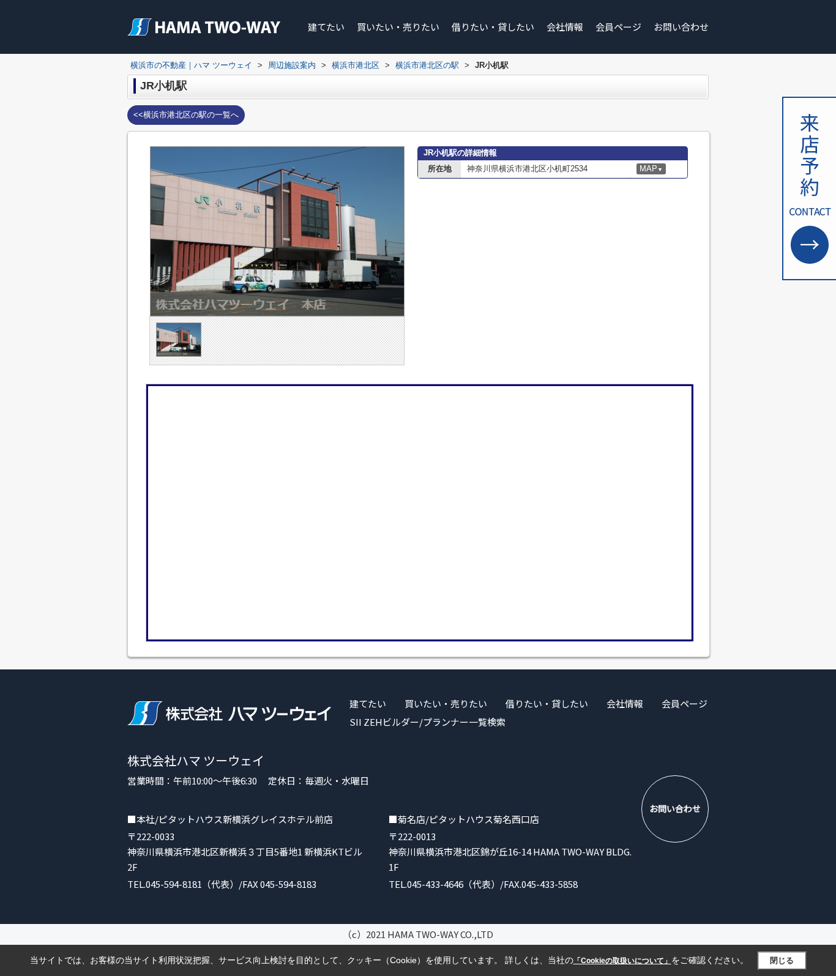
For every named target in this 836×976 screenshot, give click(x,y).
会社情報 (565, 26)
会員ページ (618, 26)
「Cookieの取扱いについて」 (622, 960)
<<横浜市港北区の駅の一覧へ (186, 114)
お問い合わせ (681, 26)
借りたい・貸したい (493, 26)
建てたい (326, 26)
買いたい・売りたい (398, 26)
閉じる (782, 960)
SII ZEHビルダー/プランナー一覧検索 (427, 721)
